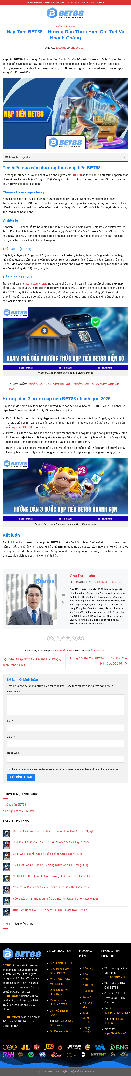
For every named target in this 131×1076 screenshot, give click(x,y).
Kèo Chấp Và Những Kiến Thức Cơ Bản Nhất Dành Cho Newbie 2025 (56, 898)
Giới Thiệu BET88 (61, 963)
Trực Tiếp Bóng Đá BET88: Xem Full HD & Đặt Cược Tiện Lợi (50, 910)
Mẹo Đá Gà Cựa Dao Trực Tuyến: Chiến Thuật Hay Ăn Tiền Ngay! (53, 831)
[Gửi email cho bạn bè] (68, 638)
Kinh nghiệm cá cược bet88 (19, 811)
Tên (10, 721)
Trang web (13, 752)
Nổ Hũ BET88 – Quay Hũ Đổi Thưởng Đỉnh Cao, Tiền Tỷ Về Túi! (52, 876)
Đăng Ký (88, 968)
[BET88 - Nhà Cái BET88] (65, 12)
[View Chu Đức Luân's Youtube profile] (63, 595)
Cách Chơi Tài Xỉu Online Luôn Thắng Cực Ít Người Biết (47, 853)
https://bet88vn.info (115, 1033)
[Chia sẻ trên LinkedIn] (81, 638)
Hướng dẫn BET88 (65, 27)
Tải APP (88, 997)
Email (11, 736)
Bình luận (13, 691)
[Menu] (5, 13)
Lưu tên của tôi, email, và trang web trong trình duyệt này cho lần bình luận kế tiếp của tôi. (65, 769)
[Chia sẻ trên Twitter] (62, 638)
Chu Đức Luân (78, 48)
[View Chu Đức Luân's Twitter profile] (63, 603)
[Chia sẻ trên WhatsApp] (50, 638)
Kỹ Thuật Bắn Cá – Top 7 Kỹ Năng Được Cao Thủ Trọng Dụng (51, 865)
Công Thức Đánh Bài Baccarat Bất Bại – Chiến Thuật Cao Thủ (51, 887)
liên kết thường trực (95, 650)
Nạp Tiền (88, 984)
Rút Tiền (88, 990)
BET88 (7, 965)
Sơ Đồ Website (59, 1031)
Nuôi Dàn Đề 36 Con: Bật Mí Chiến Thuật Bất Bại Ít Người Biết (51, 842)
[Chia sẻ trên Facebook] (56, 638)
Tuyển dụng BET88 (87, 1018)
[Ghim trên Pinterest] (75, 638)
